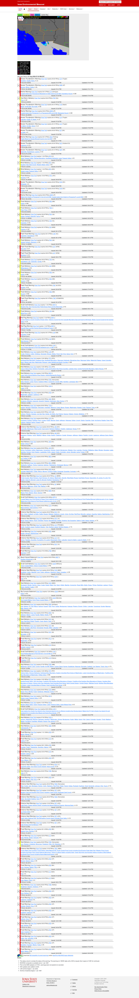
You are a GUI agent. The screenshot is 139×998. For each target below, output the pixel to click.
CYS (60, 105)
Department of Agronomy (28, 986)
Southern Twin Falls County (28, 165)
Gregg (87, 520)
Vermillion (41, 747)
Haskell (23, 407)
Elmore (80, 606)
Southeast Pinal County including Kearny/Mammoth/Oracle (37, 854)
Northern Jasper (53, 527)
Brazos (45, 721)
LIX (51, 92)
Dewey (47, 585)
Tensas (75, 429)
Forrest (83, 452)
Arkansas (68, 420)
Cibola (22, 203)
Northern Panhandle (38, 369)
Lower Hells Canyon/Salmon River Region (33, 375)
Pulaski (38, 422)
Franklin (63, 429)
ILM (50, 227)
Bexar (61, 666)
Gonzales (83, 666)
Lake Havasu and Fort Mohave (29, 825)
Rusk (35, 520)
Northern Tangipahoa (53, 480)
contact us (102, 5)
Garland (28, 422)
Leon (22, 844)
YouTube (74, 989)
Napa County (50, 766)
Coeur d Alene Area (26, 369)
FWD (50, 380)
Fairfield (23, 647)
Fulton (30, 880)
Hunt (38, 799)
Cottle (32, 354)
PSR (54, 98)
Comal (38, 666)
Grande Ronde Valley (27, 681)
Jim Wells (52, 414)
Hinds (48, 435)
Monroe (23, 87)
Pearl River (24, 486)
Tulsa (93, 407)
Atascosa (77, 666)
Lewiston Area (73, 369)
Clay (74, 450)
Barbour (26, 606)
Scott (33, 452)
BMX (50, 604)
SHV (55, 512)
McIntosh (28, 407)
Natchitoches (106, 514)
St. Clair (31, 606)
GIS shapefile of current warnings (39, 955)
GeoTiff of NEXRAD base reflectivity (63, 955)
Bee (43, 414)
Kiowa (90, 585)
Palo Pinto (56, 786)
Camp (41, 621)
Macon (36, 606)
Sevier (22, 628)
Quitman (46, 465)
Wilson (52, 666)
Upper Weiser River (65, 704)
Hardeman (40, 692)
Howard (27, 628)
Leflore (33, 450)
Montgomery (63, 450)
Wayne (23, 493)
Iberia (33, 81)
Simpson (69, 435)
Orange (23, 242)
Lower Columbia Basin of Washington (93, 673)
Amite (35, 486)
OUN (50, 386)
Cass (49, 621)
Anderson (35, 887)
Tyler (47, 527)
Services (71, 9)
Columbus (23, 334)
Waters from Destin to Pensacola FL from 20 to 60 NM (36, 197)
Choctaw (84, 450)
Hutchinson (53, 401)
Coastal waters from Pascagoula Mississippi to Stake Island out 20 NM (41, 94)
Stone (35, 493)
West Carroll (37, 429)
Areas (35, 9)
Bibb (22, 608)
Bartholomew (34, 533)
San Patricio (59, 414)
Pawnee (88, 407)
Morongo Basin (69, 805)
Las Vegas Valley (25, 812)
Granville (33, 216)
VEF (55, 790)
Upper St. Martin (72, 540)
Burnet (29, 666)
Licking (28, 647)
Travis (102, 666)
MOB (60, 85)
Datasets (42, 9)
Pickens (75, 606)
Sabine (99, 514)
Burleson (47, 719)
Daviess (23, 779)
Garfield (27, 587)
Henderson (24, 887)
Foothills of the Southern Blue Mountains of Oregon (87, 681)
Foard (35, 692)
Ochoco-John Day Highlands (41, 683)
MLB (51, 137)
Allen (59, 540)
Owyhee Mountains (39, 158)
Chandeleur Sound (66, 94)
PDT (50, 671)
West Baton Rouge (72, 478)
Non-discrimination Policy (101, 987)
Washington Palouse (41, 362)
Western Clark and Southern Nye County (32, 792)
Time (32, 15)
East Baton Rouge (84, 478)
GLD (60, 143)
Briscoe (49, 354)
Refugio (28, 414)
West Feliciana (34, 478)
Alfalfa (62, 585)
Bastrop (98, 666)
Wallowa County (93, 683)
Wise (22, 786)
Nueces (66, 414)
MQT (57, 557)
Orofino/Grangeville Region (53, 375)
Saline (33, 422)
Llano (33, 666)
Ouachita (87, 420)
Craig (83, 407)
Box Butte (34, 106)
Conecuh (50, 471)
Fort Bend (28, 721)
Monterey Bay (24, 307)
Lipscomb (35, 401)
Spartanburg (30, 152)
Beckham (100, 585)
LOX (54, 345)
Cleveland (23, 420)
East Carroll (45, 429)
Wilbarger (47, 692)
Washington (24, 394)
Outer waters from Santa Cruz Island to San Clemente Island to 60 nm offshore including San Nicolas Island (51, 711)
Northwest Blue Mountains (48, 673)
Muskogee (34, 407)
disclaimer (111, 5)
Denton (40, 786)
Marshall (33, 572)
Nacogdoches (53, 520)
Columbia (23, 546)
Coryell (57, 382)
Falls (50, 844)
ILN (50, 645)
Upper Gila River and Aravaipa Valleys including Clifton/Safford (93, 852)
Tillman (94, 585)
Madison (57, 429)
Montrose (23, 255)
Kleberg (71, 414)
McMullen (81, 414)
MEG (50, 456)
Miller (50, 628)
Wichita (30, 692)
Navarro (30, 887)
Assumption (93, 478)
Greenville (23, 152)
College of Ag (25, 984)
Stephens (53, 572)
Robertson (58, 844)
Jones (68, 452)
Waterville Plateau (96, 360)
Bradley (104, 420)
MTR (54, 305)
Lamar (31, 382)
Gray (58, 401)
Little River (33, 628)
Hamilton (65, 382)
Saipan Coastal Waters (40, 566)
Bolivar (23, 450)
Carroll (58, 450)
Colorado (93, 719)
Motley (54, 354)
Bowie (32, 621)
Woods (29, 585)
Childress (37, 354)
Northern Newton (63, 527)
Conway (29, 420)
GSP (60, 150)
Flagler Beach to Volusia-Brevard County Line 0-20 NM (36, 139)
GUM (54, 564)
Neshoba (23, 452)
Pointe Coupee (25, 478)
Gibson (26, 760)
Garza (68, 354)
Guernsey (23, 553)
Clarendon (24, 223)
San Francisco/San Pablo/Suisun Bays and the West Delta (45, 307)
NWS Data (63, 9)
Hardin (22, 527)
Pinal (22, 100)
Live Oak (39, 414)
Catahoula (69, 429)
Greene (31, 493)
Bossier (46, 514)
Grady (58, 572)
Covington (63, 452)
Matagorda (29, 719)
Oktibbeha (91, 450)
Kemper (28, 452)
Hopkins (33, 799)
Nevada (46, 628)
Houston (23, 287)
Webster (70, 450)
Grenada (73, 452)
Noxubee (106, 450)
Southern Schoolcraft (27, 559)
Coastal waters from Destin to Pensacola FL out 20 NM (67, 197)
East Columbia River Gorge (58, 683)
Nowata (79, 407)
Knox (26, 692)
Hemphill (41, 401)
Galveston (41, 719)
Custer (43, 585)
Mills (61, 382)
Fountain (23, 747)
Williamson (24, 666)
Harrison (92, 520)
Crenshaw (60, 471)
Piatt (22, 874)
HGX (50, 717)
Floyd (58, 354)
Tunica (35, 465)
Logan (22, 388)
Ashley (22, 444)
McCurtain (23, 634)
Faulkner (34, 420)
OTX (50, 358)
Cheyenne (24, 145)
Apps (29, 9)
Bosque (26, 844)
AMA (50, 399)
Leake (111, 450)
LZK (50, 418)
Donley (62, 401)
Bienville (83, 514)
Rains (22, 799)
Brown (31, 837)
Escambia (67, 471)
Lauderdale (43, 452)
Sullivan (26, 893)
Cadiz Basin (24, 805)
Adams (81, 435)
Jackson (30, 394)
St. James (100, 478)
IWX (50, 949)
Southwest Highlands (52, 158)
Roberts (46, 401)
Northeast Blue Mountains (28, 360)
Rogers (67, 407)
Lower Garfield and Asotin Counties (58, 362)
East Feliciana (43, 478)
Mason (26, 880)
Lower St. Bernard (41, 480)
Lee (29, 261)
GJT (54, 247)
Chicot (27, 444)
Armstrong (23, 401)
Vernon (23, 540)
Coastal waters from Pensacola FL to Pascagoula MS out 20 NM (39, 113)
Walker (42, 615)
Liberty (88, 719)
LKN (50, 311)
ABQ (50, 201)
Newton (37, 452)
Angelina (64, 520)
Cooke (26, 786)
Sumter (40, 261)
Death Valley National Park (28, 818)
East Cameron (34, 507)
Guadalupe (71, 666)
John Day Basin (38, 681)
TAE (54, 285)
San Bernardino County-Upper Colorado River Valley (52, 818)
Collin (44, 786)
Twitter (74, 983)
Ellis (102, 786)
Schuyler (36, 837)
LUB (50, 352)
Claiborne (58, 435)
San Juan (23, 249)
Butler (55, 471)
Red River (77, 514)
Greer (38, 585)
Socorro (23, 281)
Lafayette (23, 119)
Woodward (24, 585)
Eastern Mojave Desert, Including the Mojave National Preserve (46, 805)
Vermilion (23, 81)
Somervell (91, 786)
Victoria (76, 414)
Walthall (43, 486)
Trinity (103, 719)
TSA (50, 405)
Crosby (23, 354)
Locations (26, 15)
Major (51, 585)
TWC (50, 208)
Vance (38, 216)
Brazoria (35, 719)
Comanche (51, 382)
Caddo (41, 514)
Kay (55, 585)
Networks (55, 9)
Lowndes (79, 450)
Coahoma (40, 465)
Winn (22, 514)
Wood (22, 520)
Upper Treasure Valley (27, 158)
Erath (22, 773)
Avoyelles (33, 540)
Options (37, 15)
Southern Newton (40, 527)
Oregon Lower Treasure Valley (29, 171)
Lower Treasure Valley (64, 158)
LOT (60, 130)
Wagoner (53, 407)
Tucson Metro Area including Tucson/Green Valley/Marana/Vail (38, 850)
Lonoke (44, 420)
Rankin (53, 435)
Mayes (62, 407)
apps (118, 5)
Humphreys (47, 450)
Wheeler (29, 401)
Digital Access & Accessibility (102, 991)
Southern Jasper (29, 527)
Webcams (79, 9)
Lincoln (78, 420)
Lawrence (36, 394)
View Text (44, 79)
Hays (106, 666)
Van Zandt (27, 799)
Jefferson (62, 420)
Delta (22, 382)
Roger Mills (80, 585)
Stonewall (43, 354)
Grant (57, 420)
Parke (28, 747)
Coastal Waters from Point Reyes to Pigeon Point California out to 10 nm (41, 499)
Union (66, 514)
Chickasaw (60, 465)
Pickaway (23, 660)
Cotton (29, 572)
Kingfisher (23, 572)
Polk (84, 719)
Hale (50, 606)
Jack (30, 786)
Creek (58, 407)
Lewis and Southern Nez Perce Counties (56, 369)
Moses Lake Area (30, 362)
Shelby (59, 520)
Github (74, 986)
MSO (50, 373)
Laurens (37, 152)
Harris (80, 719)
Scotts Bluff (28, 106)
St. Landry (47, 540)
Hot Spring (98, 420)
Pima (25, 210)
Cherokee (47, 407)
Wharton (40, 721)
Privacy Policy (98, 989)
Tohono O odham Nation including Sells (62, 852)
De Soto (71, 514)
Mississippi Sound (63, 113)
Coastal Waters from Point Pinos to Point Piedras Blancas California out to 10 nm (85, 499)
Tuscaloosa (97, 606)
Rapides (27, 540)
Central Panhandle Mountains (86, 369)
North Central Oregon (73, 683)
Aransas (33, 414)
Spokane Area (40, 360)
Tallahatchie (52, 465)
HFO (50, 176)
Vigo (22, 925)
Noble (85, 585)
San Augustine (72, 520)
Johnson (27, 533)
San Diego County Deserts (38, 766)
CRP (50, 412)
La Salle (23, 132)
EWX (50, 664)
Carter (42, 572)
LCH (60, 79)
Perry (39, 420)
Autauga (69, 606)
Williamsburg (24, 268)
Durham (27, 216)
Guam (22, 593)
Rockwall (75, 786)
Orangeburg (30, 236)
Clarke (32, 87)
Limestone (32, 844)
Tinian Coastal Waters (27, 566)
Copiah (64, 435)
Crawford (29, 899)
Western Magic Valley (43, 165)
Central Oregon (83, 683)
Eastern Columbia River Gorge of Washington (69, 673)
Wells (22, 951)
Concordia (24, 429)
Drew (108, 420)
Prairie (48, 420)
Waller (76, 719)
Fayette (37, 615)
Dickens (27, 354)
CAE (50, 221)
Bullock (41, 606)
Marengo (108, 606)
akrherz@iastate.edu (51, 985)
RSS (73, 993)
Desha (83, 420)
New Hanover (24, 341)
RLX (50, 639)
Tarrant (66, 786)
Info (49, 9)
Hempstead (40, 628)
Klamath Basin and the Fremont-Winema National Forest (37, 328)
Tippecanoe (33, 747)
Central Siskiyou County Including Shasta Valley (34, 320)
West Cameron (25, 507)
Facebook (74, 979)
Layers (20, 15)
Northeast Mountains (51, 360)
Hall (61, 354)
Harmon (34, 585)
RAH (50, 214)
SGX (55, 765)
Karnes (65, 666)
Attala (96, 450)
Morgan (27, 734)
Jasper (53, 452)
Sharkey (29, 435)
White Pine (24, 313)
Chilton (85, 606)
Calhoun (23, 414)
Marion (111, 435)
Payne (110, 585)
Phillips (25, 458)
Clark (92, 420)
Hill (53, 844)
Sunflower (28, 450)
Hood (86, 786)
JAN (55, 427)
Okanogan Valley (85, 360)
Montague (35, 786)
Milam (46, 382)
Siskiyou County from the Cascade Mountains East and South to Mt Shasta (70, 320)
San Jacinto (51, 721)
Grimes (60, 719)
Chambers (34, 721)
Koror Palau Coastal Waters (40, 600)
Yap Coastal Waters (26, 600)
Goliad (47, 414)
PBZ (50, 551)
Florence (23, 229)
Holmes (53, 450)
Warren (44, 435)
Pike (111, 420)
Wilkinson (30, 486)
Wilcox (27, 87)
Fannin (36, 382)
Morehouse (30, 429)
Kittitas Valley (42, 675)
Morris (46, 621)
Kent (72, 354)
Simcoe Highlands (34, 673)
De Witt (47, 666)
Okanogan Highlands (63, 360)
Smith (49, 452)
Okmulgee (41, 407)
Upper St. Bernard (30, 480)
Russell (46, 606)
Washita (67, 585)
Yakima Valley (25, 673)
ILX (50, 836)
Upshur (27, 520)
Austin (72, 719)
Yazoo (34, 435)
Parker (61, 786)
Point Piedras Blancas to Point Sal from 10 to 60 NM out (36, 653)
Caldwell (30, 514)
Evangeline (40, 540)
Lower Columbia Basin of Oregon (36, 685)
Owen (32, 861)
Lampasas (72, 382)
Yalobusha (24, 465)
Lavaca (57, 666)
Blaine (22, 587)
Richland (52, 429)
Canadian (63, 572)
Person (23, 216)
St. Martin (34, 119)
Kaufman (81, 786)
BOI (50, 156)
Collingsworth (24, 728)
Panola (46, 520)
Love (38, 572)
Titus (22, 621)
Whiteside (23, 184)
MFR (52, 318)
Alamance (34, 242)
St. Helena (51, 478)
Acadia (29, 81)
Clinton (23, 190)
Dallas (73, 420)
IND (50, 393)
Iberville (64, 478)
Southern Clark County (50, 792)
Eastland (41, 382)
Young (105, 786)
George (40, 493)
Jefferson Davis (104, 435)
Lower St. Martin (82, 540)
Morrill (22, 106)
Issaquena (24, 435)
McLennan (39, 844)
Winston (100, 450)
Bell (77, 382)
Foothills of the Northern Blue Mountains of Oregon (57, 681)
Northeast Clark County (64, 792)
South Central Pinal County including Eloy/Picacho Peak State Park (76, 850)
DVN (60, 182)
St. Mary (29, 126)
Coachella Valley (25, 766)
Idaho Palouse (99, 369)
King (64, 354)
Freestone (45, 844)
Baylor (22, 692)
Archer (52, 692)
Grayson (26, 382)
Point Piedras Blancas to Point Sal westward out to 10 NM (37, 347)
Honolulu (23, 177)
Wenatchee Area (75, 360)
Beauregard (54, 540)
